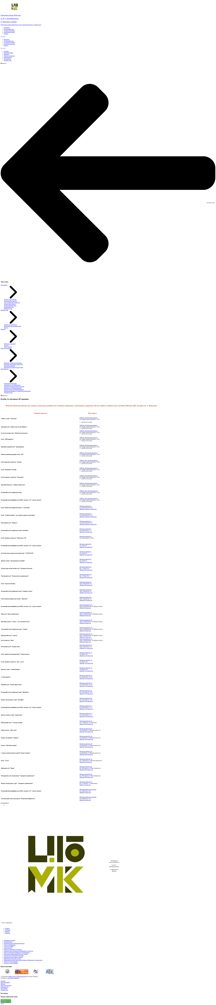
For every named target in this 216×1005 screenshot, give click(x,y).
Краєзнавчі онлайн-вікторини (12, 326)
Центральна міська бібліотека (11, 15)
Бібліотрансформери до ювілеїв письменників (17, 391)
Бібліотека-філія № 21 (86, 782)
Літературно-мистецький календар (14, 386)
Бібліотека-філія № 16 (86, 721)
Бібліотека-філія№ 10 (86, 612)
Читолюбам (4, 285)
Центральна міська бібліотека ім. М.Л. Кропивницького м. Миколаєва (21, 25)
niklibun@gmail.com (85, 792)
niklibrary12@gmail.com (86, 655)
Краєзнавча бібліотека (10, 383)
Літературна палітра (10, 304)
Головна (3, 981)
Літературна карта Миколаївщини (14, 389)
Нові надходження (6, 348)
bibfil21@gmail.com (85, 785)
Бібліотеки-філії (5, 982)
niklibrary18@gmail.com (86, 731)
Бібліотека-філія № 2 (85, 506)
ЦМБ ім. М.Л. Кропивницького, (89, 460)
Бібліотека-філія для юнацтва (88, 789)
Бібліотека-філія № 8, (86, 574)
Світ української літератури (12, 302)
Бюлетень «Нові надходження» (13, 363)
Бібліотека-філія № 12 (86, 652)
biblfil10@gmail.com (85, 608)
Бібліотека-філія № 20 (86, 766)
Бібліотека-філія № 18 (86, 728)
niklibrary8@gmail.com (86, 570)
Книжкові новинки (9, 366)
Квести (6, 327)
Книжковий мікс (9, 307)
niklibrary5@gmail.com (86, 547)
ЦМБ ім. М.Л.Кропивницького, (89, 453)
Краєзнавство (5, 369)
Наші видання (8, 308)
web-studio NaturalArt (13, 978)
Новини (3, 329)
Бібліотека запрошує (10, 344)
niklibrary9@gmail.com (86, 585)
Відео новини (8, 347)
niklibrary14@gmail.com (86, 693)
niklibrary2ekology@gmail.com (88, 509)
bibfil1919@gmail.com (86, 762)
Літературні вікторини (10, 324)
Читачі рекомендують (10, 305)
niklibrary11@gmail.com (86, 648)
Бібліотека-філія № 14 (86, 690)
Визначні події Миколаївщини (13, 388)
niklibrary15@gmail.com (86, 709)
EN (4, 36)
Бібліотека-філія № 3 (85, 529)
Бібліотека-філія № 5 (85, 544)
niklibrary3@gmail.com (86, 532)
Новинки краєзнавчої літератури (13, 364)
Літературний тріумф (10, 299)
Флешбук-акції (8, 392)
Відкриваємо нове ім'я (10, 301)
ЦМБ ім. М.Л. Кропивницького (17, 976)
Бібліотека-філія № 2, (86, 521)
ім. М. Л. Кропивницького (10, 18)
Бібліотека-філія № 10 (86, 605)
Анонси (6, 345)
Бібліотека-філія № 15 (86, 706)
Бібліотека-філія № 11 (86, 645)
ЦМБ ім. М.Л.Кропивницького (88, 417)
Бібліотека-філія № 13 (86, 675)
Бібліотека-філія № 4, (86, 536)
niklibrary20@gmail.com (86, 769)
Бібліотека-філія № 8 (85, 567)
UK (2, 36)
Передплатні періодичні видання (13, 367)
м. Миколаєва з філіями (9, 22)
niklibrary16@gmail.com (86, 724)
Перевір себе (4, 310)
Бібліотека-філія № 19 (86, 759)
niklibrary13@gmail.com (86, 678)
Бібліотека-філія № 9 (85, 582)
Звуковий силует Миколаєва (12, 385)
